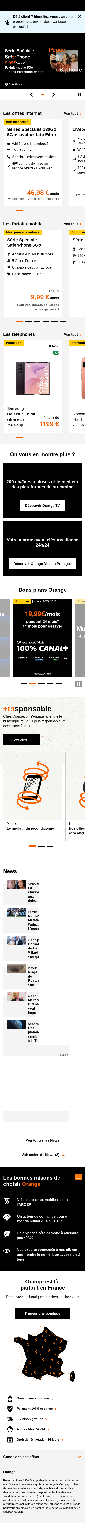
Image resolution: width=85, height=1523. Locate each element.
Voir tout (71, 113)
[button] (42, 1457)
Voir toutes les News (42, 1140)
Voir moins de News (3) (40, 1155)
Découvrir (21, 739)
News (10, 871)
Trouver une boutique (42, 1313)
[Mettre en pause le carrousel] (78, 684)
